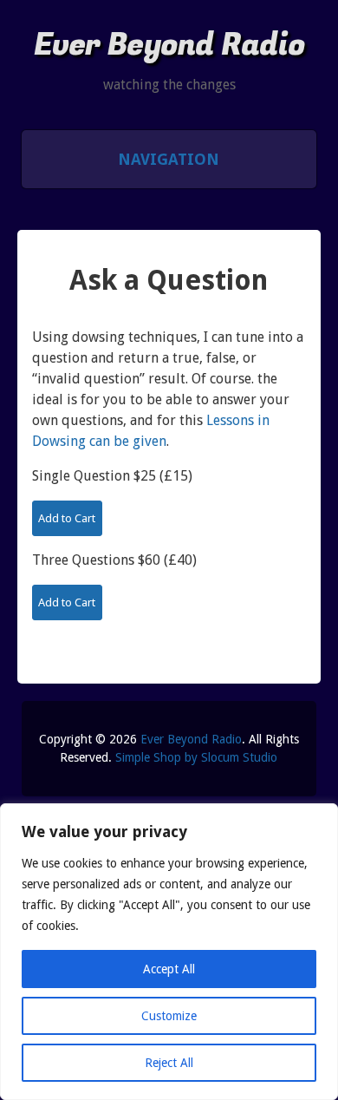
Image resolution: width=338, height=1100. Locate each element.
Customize (169, 1016)
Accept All (169, 969)
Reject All (169, 1063)
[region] (169, 951)
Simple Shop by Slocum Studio (196, 757)
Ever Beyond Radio (169, 45)
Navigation (168, 159)
